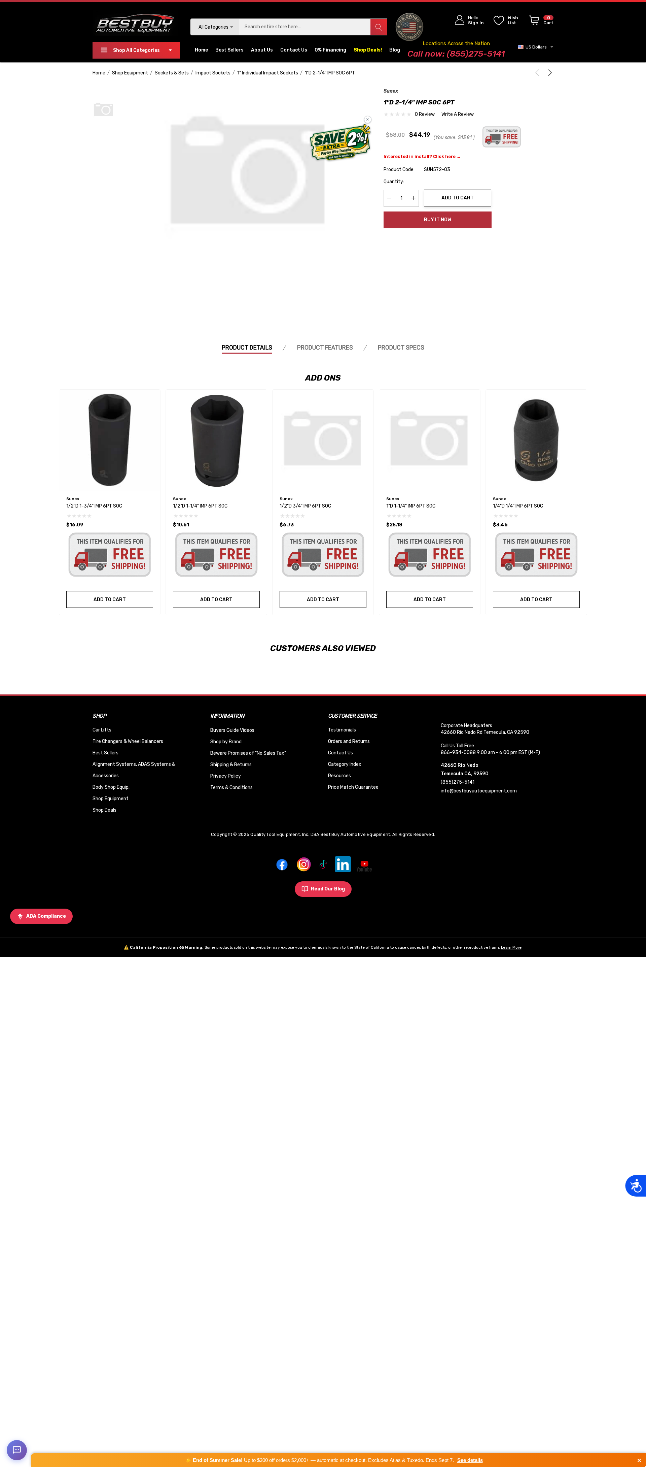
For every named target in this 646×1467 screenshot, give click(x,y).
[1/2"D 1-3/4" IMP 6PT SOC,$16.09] (109, 440)
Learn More (511, 947)
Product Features (325, 347)
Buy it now (437, 220)
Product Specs (401, 347)
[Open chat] (17, 1450)
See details (470, 1460)
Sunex (391, 91)
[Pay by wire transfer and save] (340, 143)
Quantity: (394, 181)
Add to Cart (457, 198)
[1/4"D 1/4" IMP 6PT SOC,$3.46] (536, 440)
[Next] (548, 72)
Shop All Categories (136, 50)
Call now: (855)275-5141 (456, 54)
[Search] (378, 27)
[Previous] (538, 72)
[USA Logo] (409, 27)
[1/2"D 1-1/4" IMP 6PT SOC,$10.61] (216, 440)
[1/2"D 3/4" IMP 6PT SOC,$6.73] (323, 440)
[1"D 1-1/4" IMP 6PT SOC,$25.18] (429, 440)
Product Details (247, 347)
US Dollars (535, 47)
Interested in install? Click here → (422, 156)
